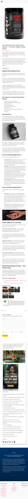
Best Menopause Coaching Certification (8, 434)
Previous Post (3, 310)
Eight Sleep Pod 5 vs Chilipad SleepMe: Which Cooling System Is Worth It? (14, 397)
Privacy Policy (14, 487)
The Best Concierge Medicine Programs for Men (10, 436)
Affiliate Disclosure (14, 488)
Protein (3, 50)
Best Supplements (3, 488)
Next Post (25, 310)
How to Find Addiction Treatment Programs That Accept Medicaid (12, 432)
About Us (14, 485)
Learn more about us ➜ (14, 475)
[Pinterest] (21, 483)
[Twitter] (26, 483)
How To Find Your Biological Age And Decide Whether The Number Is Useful (14, 411)
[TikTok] (27, 483)
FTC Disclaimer (14, 489)
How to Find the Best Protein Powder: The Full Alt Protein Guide (13, 283)
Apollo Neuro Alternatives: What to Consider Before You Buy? (12, 428)
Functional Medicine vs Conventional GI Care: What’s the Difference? (13, 430)
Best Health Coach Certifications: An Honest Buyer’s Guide (11, 399)
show (8, 68)
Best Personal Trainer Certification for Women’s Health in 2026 (12, 426)
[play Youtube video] (14, 356)
